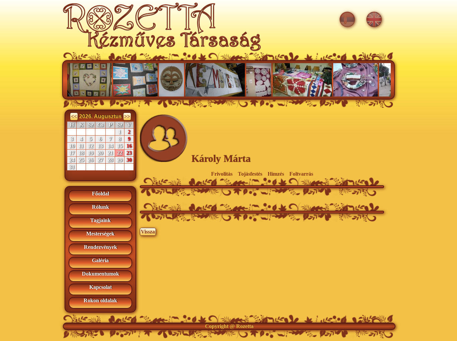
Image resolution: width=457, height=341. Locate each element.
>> (127, 116)
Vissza (148, 231)
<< (74, 116)
